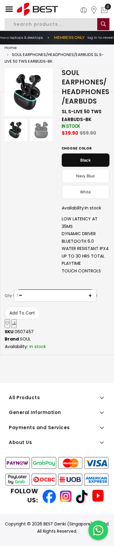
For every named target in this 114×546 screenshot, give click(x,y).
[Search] (103, 24)
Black (85, 160)
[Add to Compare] (14, 323)
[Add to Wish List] (7, 323)
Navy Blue (85, 175)
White (85, 191)
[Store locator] (94, 10)
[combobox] (56, 24)
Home (11, 48)
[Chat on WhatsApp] (98, 530)
